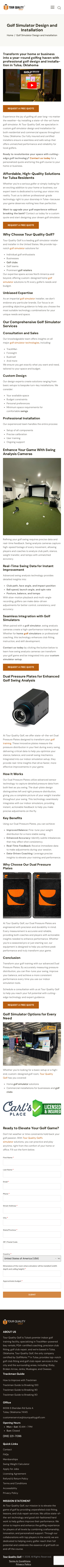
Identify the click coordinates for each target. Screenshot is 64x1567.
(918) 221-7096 (12, 1436)
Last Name (8, 1170)
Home (10, 35)
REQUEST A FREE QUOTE (21, 108)
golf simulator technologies (24, 342)
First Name (8, 1157)
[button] (52, 7)
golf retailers (25, 270)
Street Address (10, 1206)
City (5, 1218)
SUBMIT (32, 1294)
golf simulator (17, 248)
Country (7, 1254)
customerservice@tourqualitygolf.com (24, 1417)
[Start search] (59, 7)
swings (24, 411)
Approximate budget (12, 1281)
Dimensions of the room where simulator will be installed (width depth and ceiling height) (30, 1267)
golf (26, 633)
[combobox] (32, 1258)
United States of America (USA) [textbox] (21, 1258)
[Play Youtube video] (32, 85)
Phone (6, 1194)
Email (6, 1182)
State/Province (10, 1230)
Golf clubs (12, 262)
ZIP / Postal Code (10, 1242)
